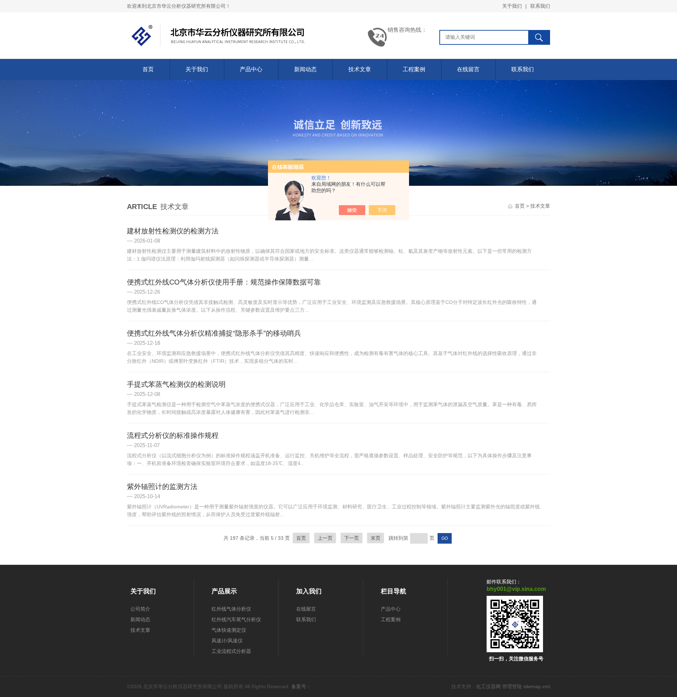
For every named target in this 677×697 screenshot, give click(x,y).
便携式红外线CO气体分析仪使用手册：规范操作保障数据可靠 (224, 282)
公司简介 (140, 609)
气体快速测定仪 (229, 630)
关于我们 (512, 6)
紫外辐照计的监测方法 (162, 486)
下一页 (351, 538)
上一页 (325, 538)
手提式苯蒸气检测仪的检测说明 (176, 384)
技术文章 (359, 69)
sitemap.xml (536, 686)
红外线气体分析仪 (231, 609)
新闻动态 (305, 69)
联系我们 (540, 6)
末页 (375, 538)
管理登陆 (512, 686)
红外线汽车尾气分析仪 (236, 619)
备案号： (301, 686)
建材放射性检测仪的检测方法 (173, 231)
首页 (148, 69)
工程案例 (414, 69)
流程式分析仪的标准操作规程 (173, 435)
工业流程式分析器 (231, 651)
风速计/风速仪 (227, 640)
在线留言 (468, 69)
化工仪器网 (488, 686)
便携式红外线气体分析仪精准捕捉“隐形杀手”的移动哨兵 (214, 333)
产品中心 (251, 69)
